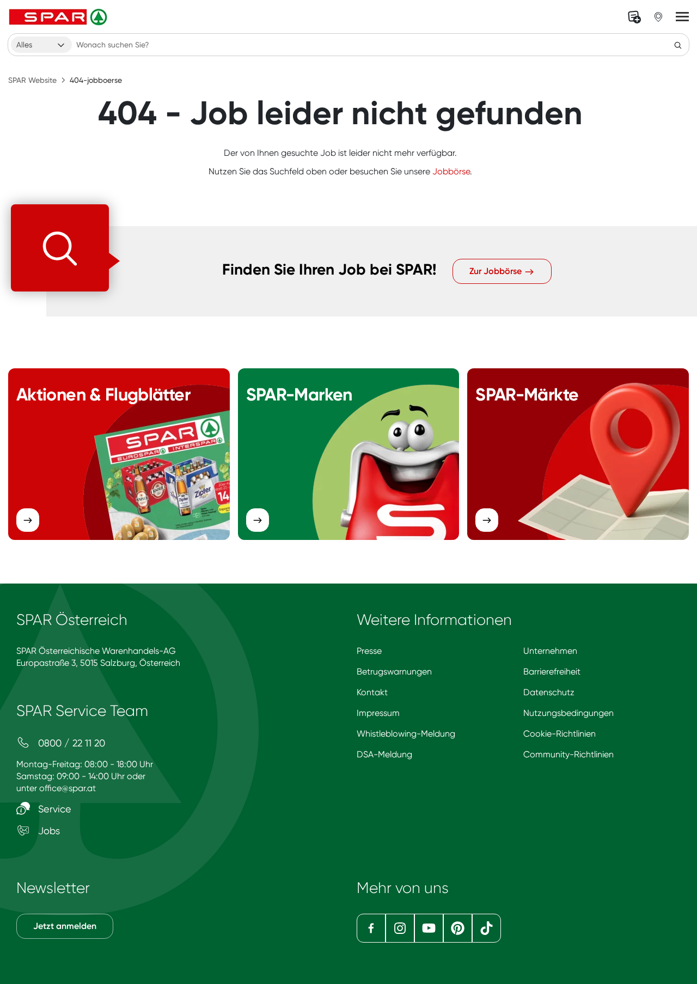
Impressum (378, 713)
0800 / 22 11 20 (70, 743)
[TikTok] (486, 928)
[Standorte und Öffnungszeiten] (658, 16)
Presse (369, 651)
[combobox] (41, 45)
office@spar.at (67, 788)
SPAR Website (32, 80)
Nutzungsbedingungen (568, 713)
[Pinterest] (457, 928)
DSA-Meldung (384, 754)
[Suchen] (677, 44)
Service (53, 809)
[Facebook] (371, 928)
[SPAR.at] (59, 17)
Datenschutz (548, 692)
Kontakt (372, 692)
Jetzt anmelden (64, 926)
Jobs (47, 830)
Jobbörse (451, 171)
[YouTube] (428, 928)
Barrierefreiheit (551, 671)
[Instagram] (400, 928)
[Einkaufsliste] (634, 16)
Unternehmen (550, 651)
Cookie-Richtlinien (559, 733)
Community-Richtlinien (568, 754)
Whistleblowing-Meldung (406, 733)
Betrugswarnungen (394, 671)
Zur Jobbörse (496, 271)
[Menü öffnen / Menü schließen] (682, 16)
